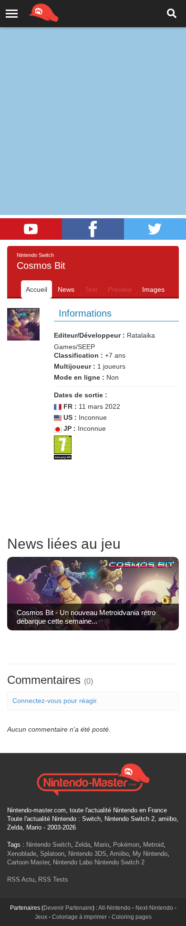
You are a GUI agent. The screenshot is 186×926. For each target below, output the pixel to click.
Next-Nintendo (154, 908)
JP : (69, 428)
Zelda (82, 844)
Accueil (36, 289)
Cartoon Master (28, 862)
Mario (101, 844)
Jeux (41, 917)
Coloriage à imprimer (79, 917)
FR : (69, 406)
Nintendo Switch (48, 844)
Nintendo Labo (73, 862)
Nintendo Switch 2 (119, 862)
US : (69, 417)
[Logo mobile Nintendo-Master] (30, 11)
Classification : (78, 355)
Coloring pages (132, 917)
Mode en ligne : (79, 377)
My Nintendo (150, 853)
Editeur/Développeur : (89, 335)
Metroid (153, 844)
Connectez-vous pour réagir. (55, 700)
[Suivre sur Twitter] (155, 229)
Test (91, 289)
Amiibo (119, 853)
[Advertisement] (93, 98)
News (66, 289)
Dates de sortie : (80, 395)
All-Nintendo (114, 908)
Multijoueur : (74, 366)
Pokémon (126, 844)
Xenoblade (21, 853)
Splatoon (52, 853)
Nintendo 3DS (87, 853)
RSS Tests (53, 879)
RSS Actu (20, 879)
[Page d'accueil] (93, 778)
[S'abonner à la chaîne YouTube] (31, 229)
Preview (120, 289)
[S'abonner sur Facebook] (93, 229)
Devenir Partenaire (68, 908)
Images (153, 289)
